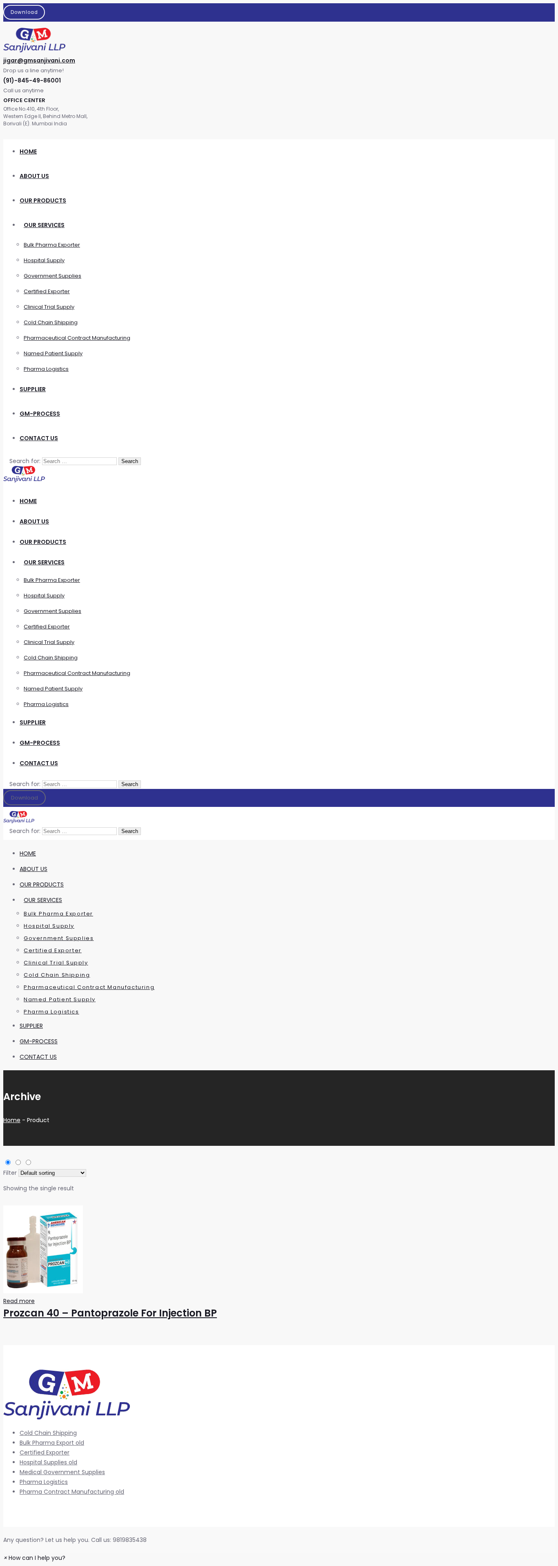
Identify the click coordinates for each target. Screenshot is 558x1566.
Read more (19, 1301)
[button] (34, 1558)
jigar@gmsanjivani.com (39, 60)
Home (11, 1120)
